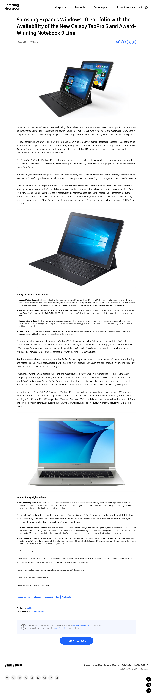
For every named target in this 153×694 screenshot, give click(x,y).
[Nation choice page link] (146, 7)
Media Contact (59, 628)
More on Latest (75, 640)
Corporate (61, 7)
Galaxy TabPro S (24, 597)
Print (134, 42)
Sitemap (87, 665)
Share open (129, 42)
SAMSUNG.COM (140, 665)
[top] (148, 690)
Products (80, 7)
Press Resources (126, 7)
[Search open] (141, 7)
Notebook (37, 597)
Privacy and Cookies (111, 665)
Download (123, 42)
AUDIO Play (118, 42)
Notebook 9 (48, 597)
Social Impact (101, 7)
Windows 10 (66, 597)
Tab (57, 597)
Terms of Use (97, 665)
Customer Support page (81, 625)
